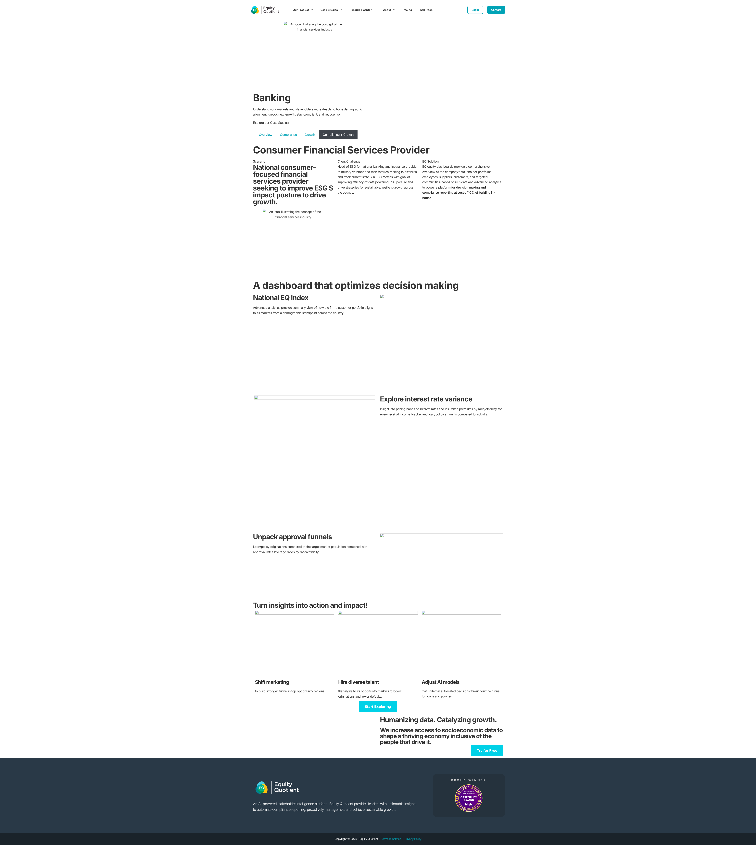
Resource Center (360, 9)
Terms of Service (391, 838)
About (387, 9)
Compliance (288, 135)
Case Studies (329, 9)
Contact (496, 9)
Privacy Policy (413, 838)
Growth (310, 135)
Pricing (407, 9)
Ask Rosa (426, 9)
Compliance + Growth (338, 135)
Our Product (301, 9)
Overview (265, 135)
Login (475, 9)
